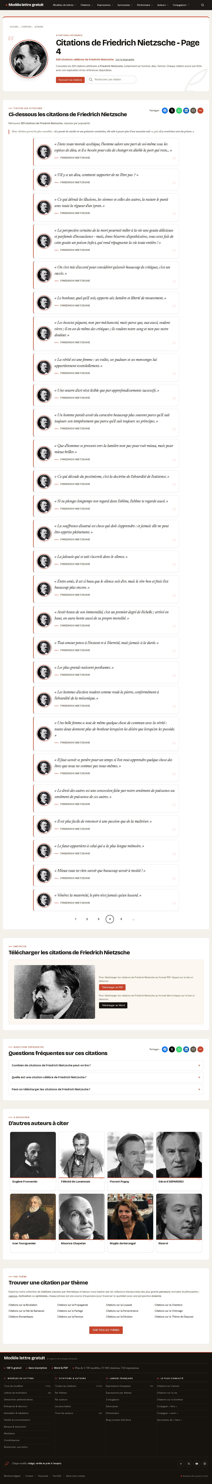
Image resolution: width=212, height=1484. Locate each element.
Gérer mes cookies (75, 1476)
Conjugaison (179, 4)
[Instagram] (204, 1463)
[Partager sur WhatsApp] (179, 111)
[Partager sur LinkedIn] (186, 111)
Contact (29, 1476)
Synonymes (124, 4)
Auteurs (161, 4)
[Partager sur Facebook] (165, 111)
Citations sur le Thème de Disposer (174, 1316)
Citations (85, 4)
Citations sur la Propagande (72, 1305)
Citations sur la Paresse (70, 1316)
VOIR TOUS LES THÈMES (106, 1330)
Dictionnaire (143, 4)
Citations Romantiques (21, 1316)
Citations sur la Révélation (23, 1305)
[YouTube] (196, 1463)
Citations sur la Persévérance (122, 1311)
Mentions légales (12, 1476)
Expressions (103, 4)
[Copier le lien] (200, 111)
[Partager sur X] (172, 111)
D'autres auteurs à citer (39, 1123)
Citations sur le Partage (70, 1311)
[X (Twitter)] (189, 1463)
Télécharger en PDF (112, 987)
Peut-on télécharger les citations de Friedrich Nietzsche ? (51, 1089)
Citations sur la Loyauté (119, 1305)
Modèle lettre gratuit (26, 5)
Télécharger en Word (113, 1005)
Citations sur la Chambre (168, 1305)
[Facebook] (181, 1463)
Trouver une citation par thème (48, 1282)
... (133, 919)
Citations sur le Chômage (169, 1311)
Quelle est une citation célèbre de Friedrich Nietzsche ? (49, 1077)
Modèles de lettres (63, 4)
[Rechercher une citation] (91, 79)
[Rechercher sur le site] (202, 5)
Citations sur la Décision (119, 1316)
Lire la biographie (125, 59)
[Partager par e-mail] (193, 111)
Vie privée (43, 1476)
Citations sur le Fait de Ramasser (27, 1311)
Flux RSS (57, 1476)
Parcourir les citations (70, 79)
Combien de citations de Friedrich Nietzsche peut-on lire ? (51, 1065)
